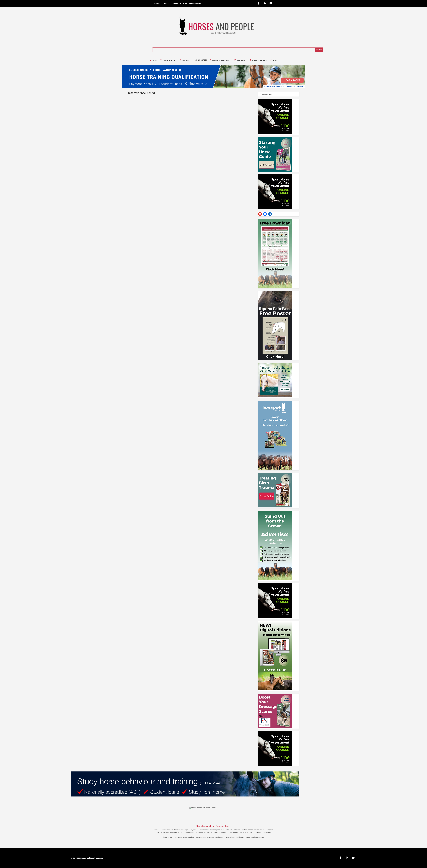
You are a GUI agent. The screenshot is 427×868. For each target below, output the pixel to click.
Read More (135, 161)
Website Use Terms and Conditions (209, 837)
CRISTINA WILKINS (157, 327)
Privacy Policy (166, 837)
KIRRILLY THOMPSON (172, 152)
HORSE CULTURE (258, 60)
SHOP (185, 4)
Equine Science (160, 152)
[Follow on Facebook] (258, 3)
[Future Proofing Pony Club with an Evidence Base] (190, 200)
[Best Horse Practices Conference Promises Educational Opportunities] (190, 288)
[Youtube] (260, 214)
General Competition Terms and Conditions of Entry (246, 837)
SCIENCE (185, 60)
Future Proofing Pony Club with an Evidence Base (151, 236)
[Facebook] (265, 214)
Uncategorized (183, 152)
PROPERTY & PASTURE (220, 60)
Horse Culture (177, 240)
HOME (155, 60)
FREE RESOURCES (195, 4)
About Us (156, 4)
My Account (176, 4)
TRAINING (241, 60)
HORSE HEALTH (169, 60)
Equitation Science (159, 415)
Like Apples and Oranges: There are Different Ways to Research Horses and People (165, 411)
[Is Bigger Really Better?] (169, 121)
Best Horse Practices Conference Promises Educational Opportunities (159, 324)
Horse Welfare (186, 240)
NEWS (275, 60)
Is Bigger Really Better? (140, 149)
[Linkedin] (269, 214)
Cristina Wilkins (136, 327)
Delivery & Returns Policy (184, 837)
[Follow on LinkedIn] (264, 3)
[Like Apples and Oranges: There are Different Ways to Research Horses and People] (190, 375)
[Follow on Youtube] (271, 3)
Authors (166, 4)
